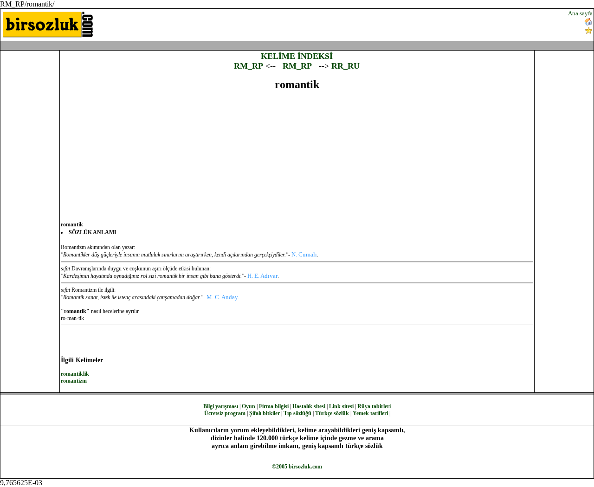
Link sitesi (341, 406)
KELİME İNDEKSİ (297, 56)
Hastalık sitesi (308, 406)
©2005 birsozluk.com (297, 466)
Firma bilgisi (274, 406)
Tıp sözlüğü (297, 413)
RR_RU (345, 65)
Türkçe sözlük (332, 413)
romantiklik (75, 374)
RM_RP (248, 65)
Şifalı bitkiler (264, 413)
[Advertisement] (357, 24)
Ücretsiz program (224, 413)
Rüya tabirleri (374, 406)
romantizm (74, 381)
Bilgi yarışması (220, 406)
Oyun (248, 406)
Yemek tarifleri (370, 413)
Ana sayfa (580, 13)
